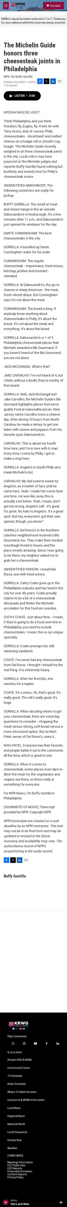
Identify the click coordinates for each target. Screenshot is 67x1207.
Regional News (16, 1116)
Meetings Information (20, 1162)
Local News (14, 1108)
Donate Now (14, 1140)
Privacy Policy (15, 1177)
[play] (5, 1202)
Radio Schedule (16, 1084)
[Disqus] (33, 962)
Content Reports (17, 1174)
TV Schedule (14, 1076)
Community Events (18, 1068)
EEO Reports (14, 1168)
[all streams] (62, 1202)
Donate (55, 5)
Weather (12, 1148)
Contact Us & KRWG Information (26, 1100)
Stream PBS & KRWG (19, 1060)
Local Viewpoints (17, 1132)
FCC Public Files (16, 1165)
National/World (16, 1124)
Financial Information (19, 1171)
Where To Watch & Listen (21, 1092)
